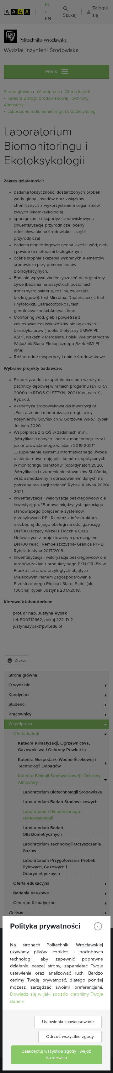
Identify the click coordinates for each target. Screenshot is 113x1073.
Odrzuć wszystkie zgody (70, 1036)
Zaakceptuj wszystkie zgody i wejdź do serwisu (56, 1054)
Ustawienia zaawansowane (68, 1022)
